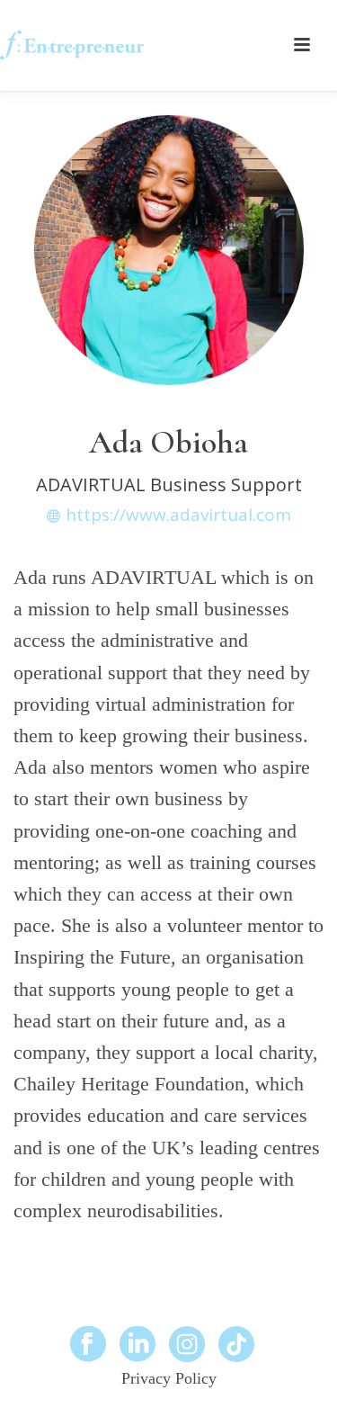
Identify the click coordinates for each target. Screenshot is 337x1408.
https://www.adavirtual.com (178, 515)
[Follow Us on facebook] (88, 1345)
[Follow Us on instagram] (187, 1345)
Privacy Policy (169, 1378)
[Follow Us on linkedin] (137, 1345)
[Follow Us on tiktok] (236, 1345)
